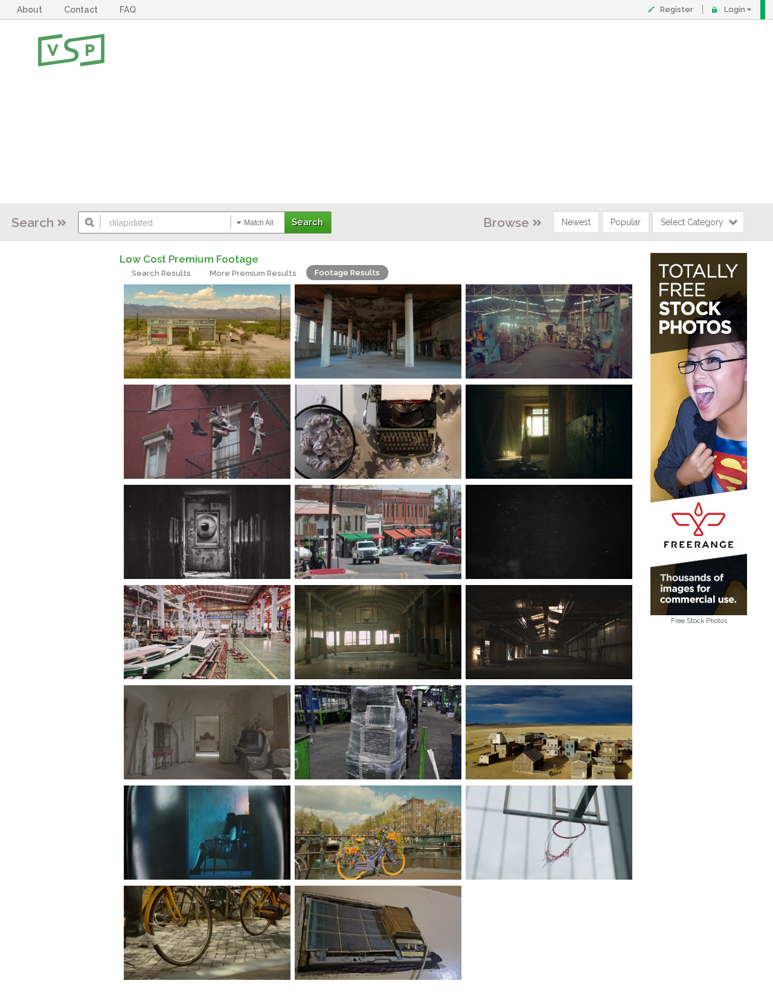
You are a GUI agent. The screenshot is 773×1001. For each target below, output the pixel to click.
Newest (576, 222)
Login (734, 9)
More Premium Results (253, 273)
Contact (82, 9)
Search (32, 222)
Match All (259, 223)
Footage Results (347, 272)
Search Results (161, 273)
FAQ (130, 9)
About (31, 9)
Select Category (692, 222)
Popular (626, 222)
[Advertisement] (426, 111)
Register (676, 9)
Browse (506, 222)
